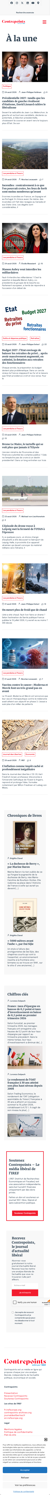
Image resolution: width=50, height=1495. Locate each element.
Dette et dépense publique (14, 338)
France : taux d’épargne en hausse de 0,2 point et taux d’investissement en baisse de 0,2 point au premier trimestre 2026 (24, 1012)
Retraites (35, 338)
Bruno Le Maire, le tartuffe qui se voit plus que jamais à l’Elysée (22, 446)
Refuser (25, 1477)
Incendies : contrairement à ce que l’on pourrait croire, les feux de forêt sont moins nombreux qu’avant (24, 188)
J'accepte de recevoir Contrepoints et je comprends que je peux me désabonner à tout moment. (25, 1318)
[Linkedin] (28, 3)
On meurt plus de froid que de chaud (24, 609)
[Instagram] (17, 3)
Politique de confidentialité (23, 1491)
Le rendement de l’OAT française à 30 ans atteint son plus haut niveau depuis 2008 (25, 1084)
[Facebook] (12, 3)
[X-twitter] (22, 3)
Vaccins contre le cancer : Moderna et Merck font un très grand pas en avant (25, 688)
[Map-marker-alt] (38, 3)
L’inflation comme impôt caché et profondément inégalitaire (22, 768)
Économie (30, 754)
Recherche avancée (25, 13)
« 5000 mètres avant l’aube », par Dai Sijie (20, 942)
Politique (7, 86)
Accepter (25, 1470)
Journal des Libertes (12, 754)
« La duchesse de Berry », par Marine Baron (24, 865)
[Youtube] (33, 3)
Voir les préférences (25, 1485)
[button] (45, 1439)
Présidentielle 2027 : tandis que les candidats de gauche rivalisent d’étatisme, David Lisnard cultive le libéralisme (24, 102)
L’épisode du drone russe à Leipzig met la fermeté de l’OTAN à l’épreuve (23, 529)
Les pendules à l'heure (13, 173)
